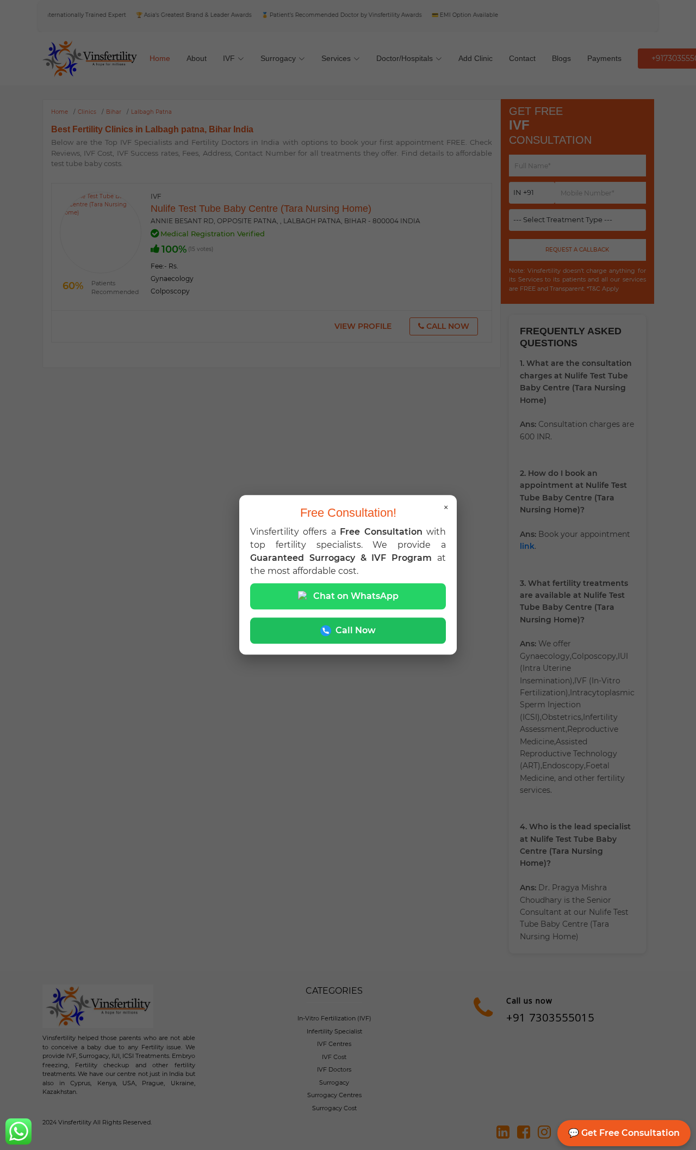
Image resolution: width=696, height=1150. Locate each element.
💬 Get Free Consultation (624, 1133)
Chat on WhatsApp (356, 596)
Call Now (355, 631)
